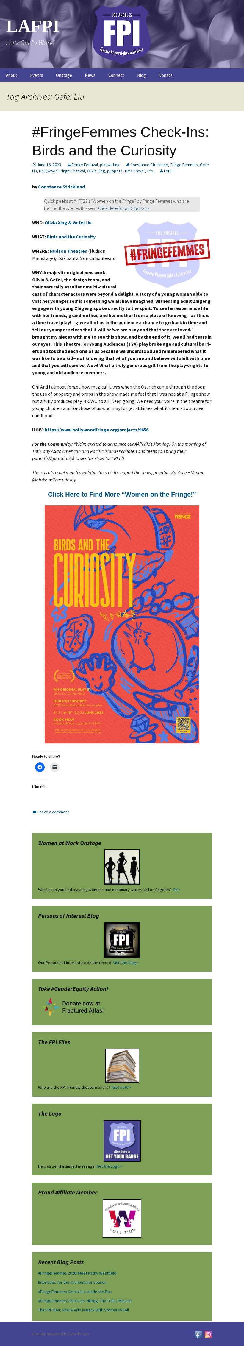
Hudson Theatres (68, 251)
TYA (150, 171)
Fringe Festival (85, 164)
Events (36, 75)
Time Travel (134, 171)
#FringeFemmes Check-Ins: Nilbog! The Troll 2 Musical (85, 1300)
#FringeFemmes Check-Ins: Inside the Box (75, 1291)
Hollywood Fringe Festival (62, 171)
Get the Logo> (109, 1166)
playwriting (110, 164)
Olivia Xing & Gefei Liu (68, 222)
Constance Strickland (149, 164)
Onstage (64, 75)
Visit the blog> (126, 962)
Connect (116, 75)
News (90, 75)
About (11, 75)
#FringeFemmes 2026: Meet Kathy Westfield (77, 1273)
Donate (166, 75)
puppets (114, 171)
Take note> (121, 1087)
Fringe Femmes (184, 164)
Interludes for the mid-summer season (72, 1282)
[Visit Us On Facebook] (198, 1334)
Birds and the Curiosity (71, 237)
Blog (141, 75)
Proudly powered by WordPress (60, 1333)
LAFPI (168, 171)
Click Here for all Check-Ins (123, 208)
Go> (176, 889)
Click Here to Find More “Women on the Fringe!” (122, 494)
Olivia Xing (96, 171)
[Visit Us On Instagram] (208, 1334)
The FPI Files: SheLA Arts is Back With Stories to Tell (83, 1310)
